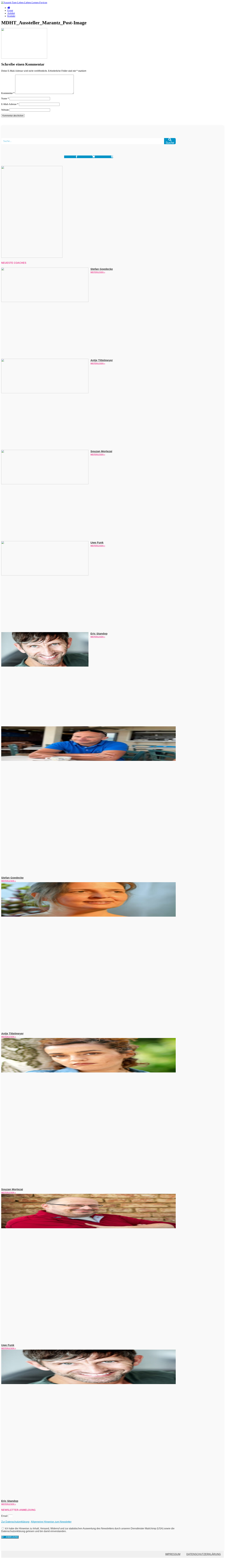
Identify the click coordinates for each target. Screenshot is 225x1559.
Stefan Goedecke (101, 269)
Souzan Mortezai (101, 451)
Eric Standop (98, 633)
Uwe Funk (96, 542)
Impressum (172, 1554)
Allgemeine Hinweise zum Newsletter (51, 1521)
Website (5, 110)
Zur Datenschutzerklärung (15, 1521)
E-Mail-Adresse (9, 104)
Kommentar (8, 93)
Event (10, 10)
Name (5, 98)
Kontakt (11, 16)
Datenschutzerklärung (203, 1554)
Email (4, 1516)
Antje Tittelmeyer (101, 360)
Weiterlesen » (97, 272)
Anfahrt (11, 13)
